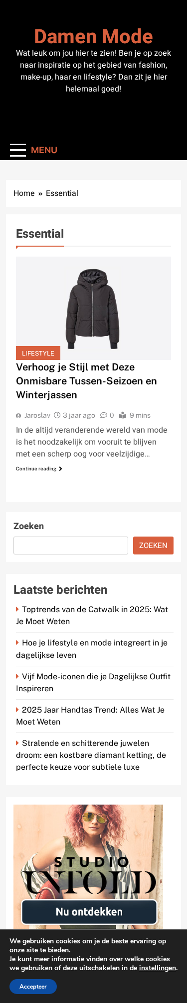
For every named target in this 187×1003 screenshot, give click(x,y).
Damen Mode (93, 37)
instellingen (157, 968)
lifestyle (38, 353)
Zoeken (28, 526)
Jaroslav (37, 415)
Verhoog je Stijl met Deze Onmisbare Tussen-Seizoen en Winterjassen (86, 381)
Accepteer (33, 987)
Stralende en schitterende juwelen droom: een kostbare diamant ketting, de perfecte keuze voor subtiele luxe (91, 755)
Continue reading (36, 468)
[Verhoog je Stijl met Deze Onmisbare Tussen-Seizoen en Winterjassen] (93, 308)
